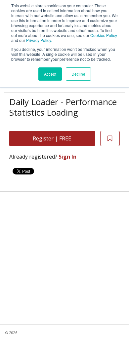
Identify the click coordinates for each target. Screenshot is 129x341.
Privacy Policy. (39, 40)
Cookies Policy (103, 35)
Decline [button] (78, 74)
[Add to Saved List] (110, 138)
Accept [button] (50, 74)
